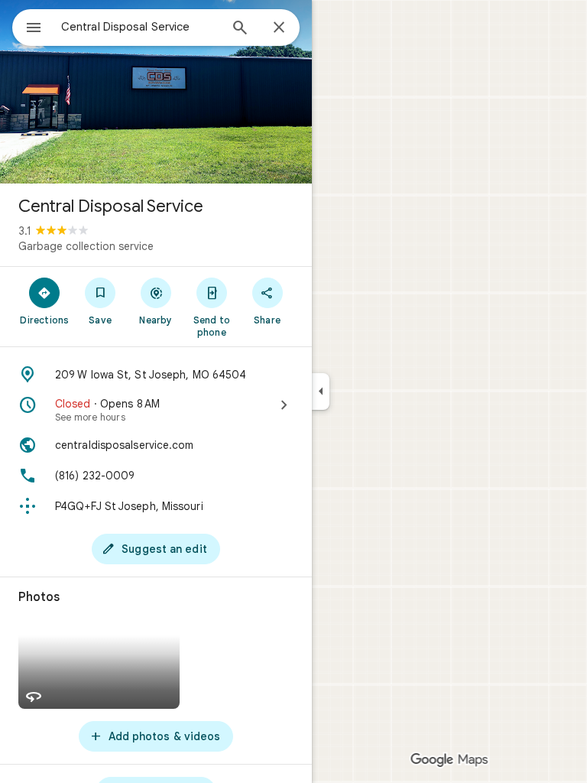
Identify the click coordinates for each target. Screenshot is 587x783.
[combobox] (140, 27)
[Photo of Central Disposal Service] (156, 92)
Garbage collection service (86, 246)
